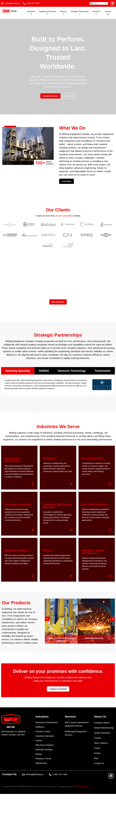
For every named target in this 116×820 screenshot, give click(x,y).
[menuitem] (31, 13)
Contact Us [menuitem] (108, 12)
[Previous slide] (47, 619)
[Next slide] (112, 619)
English (94, 3)
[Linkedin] (112, 3)
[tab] (17, 371)
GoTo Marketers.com (81, 786)
